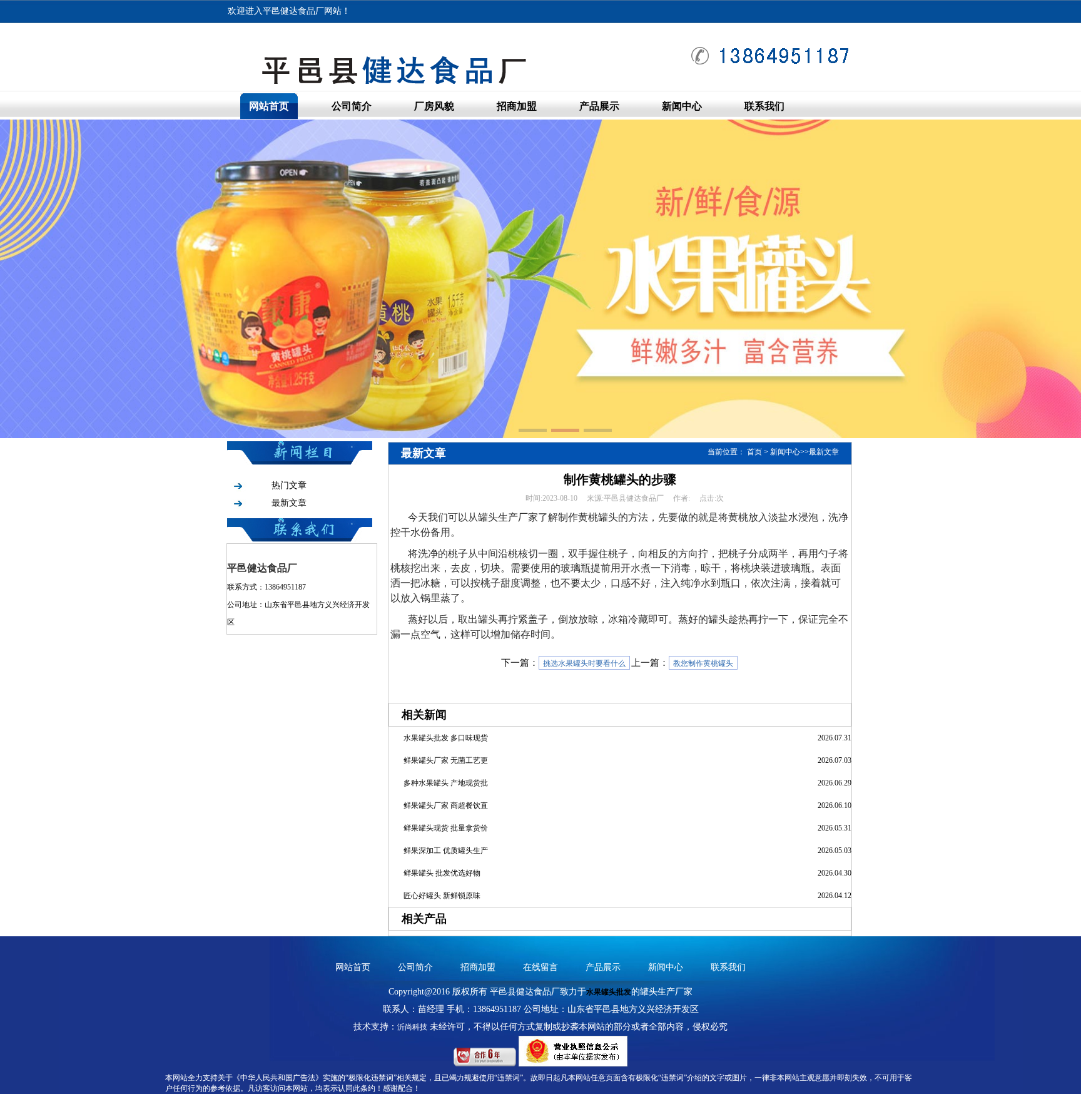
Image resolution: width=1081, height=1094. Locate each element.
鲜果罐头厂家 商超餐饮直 (445, 805)
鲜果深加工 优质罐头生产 (445, 850)
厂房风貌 (434, 106)
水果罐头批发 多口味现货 (445, 738)
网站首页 (269, 106)
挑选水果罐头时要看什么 (584, 663)
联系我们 (764, 106)
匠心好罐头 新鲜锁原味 (441, 895)
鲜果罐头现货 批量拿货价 (445, 828)
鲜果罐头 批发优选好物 (441, 873)
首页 (754, 451)
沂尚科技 (412, 1027)
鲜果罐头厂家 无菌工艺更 (445, 760)
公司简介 (352, 106)
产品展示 (599, 106)
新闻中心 (682, 106)
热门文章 (289, 485)
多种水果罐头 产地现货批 (445, 783)
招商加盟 (517, 106)
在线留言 (540, 967)
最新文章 (289, 503)
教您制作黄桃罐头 (703, 663)
